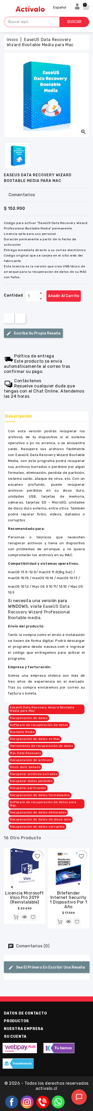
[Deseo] (33, 917)
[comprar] (16, 917)
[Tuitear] (20, 318)
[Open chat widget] (79, 1097)
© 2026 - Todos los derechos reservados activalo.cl (46, 1086)
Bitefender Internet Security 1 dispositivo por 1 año (68, 900)
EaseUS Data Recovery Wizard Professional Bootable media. (39, 612)
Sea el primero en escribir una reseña (50, 967)
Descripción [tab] (19, 416)
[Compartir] (9, 318)
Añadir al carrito (63, 296)
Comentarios (22, 194)
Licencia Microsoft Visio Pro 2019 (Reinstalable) (24, 898)
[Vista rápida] (24, 917)
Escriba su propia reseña (36, 333)
